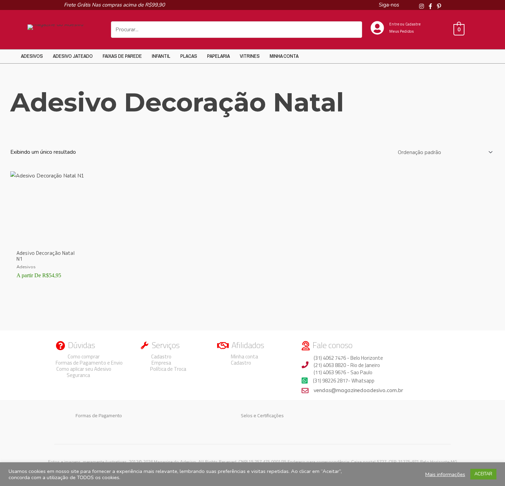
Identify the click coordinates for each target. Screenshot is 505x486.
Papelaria (218, 56)
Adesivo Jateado (73, 56)
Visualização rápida (48, 240)
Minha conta (284, 56)
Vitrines (250, 56)
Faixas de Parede (122, 56)
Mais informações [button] (445, 474)
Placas (188, 56)
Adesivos (32, 56)
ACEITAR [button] (483, 474)
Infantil (161, 56)
